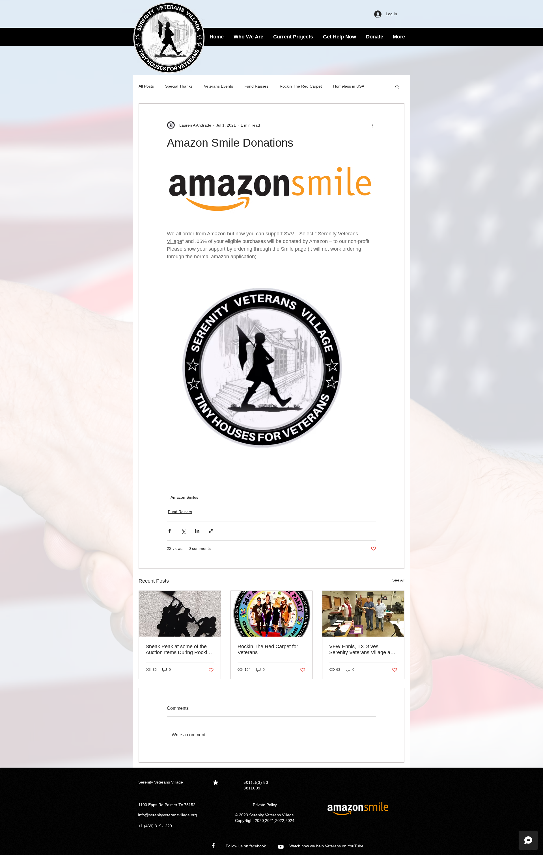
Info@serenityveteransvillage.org (167, 815)
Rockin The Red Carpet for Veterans (268, 649)
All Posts (146, 86)
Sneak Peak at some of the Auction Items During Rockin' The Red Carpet (178, 650)
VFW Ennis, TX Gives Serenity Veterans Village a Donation (359, 650)
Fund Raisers (256, 86)
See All (398, 580)
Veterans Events (218, 86)
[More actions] (372, 125)
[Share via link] (211, 531)
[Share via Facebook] (169, 531)
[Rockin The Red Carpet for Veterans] (272, 614)
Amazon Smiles (184, 497)
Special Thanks (179, 86)
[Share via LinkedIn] (197, 531)
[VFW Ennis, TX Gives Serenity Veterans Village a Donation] (363, 614)
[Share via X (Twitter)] (183, 531)
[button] (397, 86)
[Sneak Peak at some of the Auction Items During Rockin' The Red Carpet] (180, 614)
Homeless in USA (348, 86)
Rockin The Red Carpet (301, 86)
